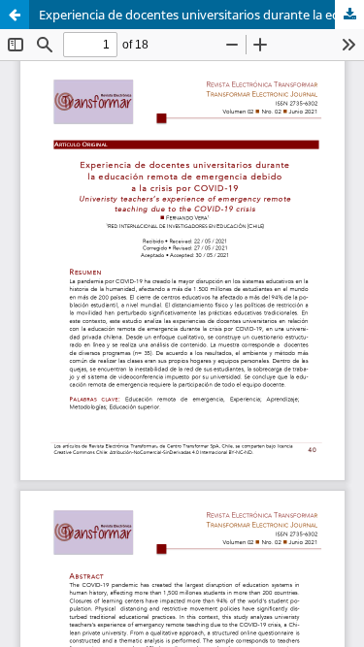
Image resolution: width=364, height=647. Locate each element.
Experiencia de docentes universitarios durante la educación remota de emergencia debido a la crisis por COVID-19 (201, 14)
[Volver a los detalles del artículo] (14, 14)
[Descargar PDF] (349, 14)
